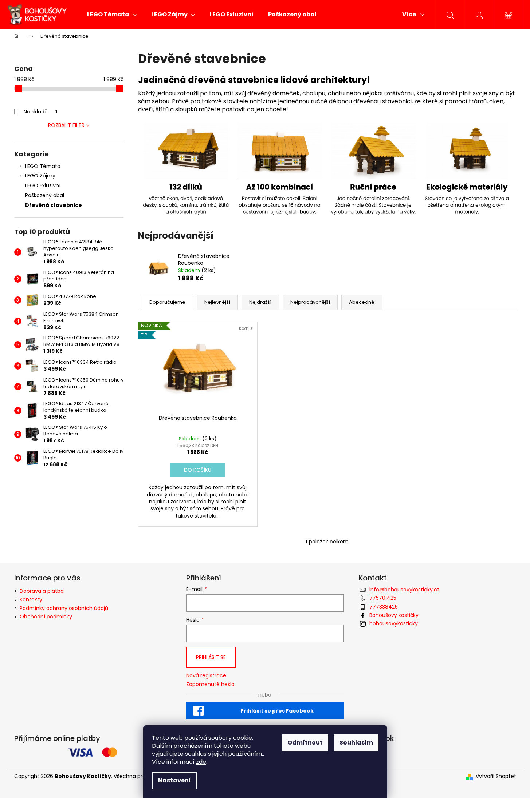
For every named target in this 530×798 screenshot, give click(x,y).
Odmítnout (305, 742)
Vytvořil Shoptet (496, 776)
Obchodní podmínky (46, 616)
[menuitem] (112, 14)
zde (201, 762)
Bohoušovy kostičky (394, 615)
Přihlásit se (211, 657)
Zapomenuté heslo (210, 684)
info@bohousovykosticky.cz (404, 589)
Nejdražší (260, 302)
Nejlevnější (217, 302)
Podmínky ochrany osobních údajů (64, 608)
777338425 (383, 606)
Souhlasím (356, 742)
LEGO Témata (42, 166)
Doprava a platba (42, 591)
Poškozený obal (44, 195)
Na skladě (40, 111)
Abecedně (361, 302)
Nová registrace (206, 675)
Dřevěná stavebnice (53, 205)
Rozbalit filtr (66, 125)
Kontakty (31, 599)
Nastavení (174, 780)
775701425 (382, 598)
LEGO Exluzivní (42, 185)
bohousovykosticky (393, 623)
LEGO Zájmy (40, 175)
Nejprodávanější (310, 302)
